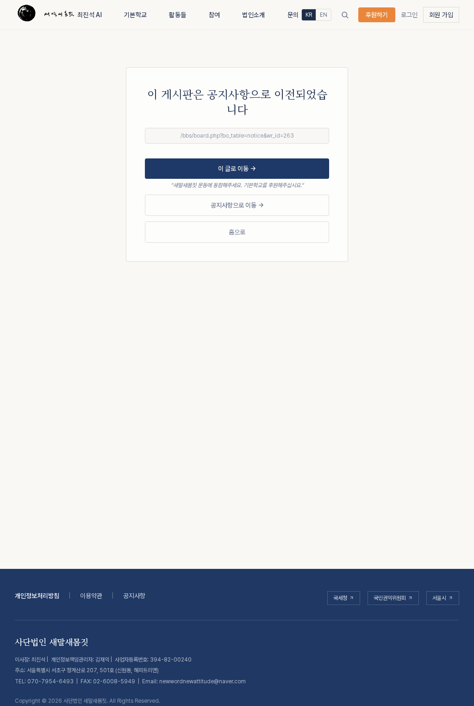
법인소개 (253, 15)
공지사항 (134, 595)
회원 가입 (441, 15)
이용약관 (91, 595)
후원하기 (377, 15)
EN (323, 15)
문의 (293, 15)
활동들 (177, 15)
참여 (214, 15)
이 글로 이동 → (237, 168)
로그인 (409, 15)
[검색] (345, 15)
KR (309, 15)
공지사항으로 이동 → (237, 205)
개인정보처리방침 (37, 595)
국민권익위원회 (390, 598)
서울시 (439, 598)
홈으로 (237, 232)
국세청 (340, 598)
